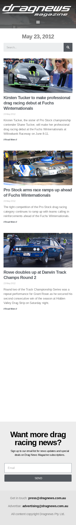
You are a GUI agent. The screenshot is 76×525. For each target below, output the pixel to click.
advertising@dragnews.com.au (45, 506)
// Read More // (10, 139)
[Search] (68, 47)
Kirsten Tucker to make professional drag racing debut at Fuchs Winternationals (37, 103)
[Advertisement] (38, 368)
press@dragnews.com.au (47, 498)
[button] (38, 22)
